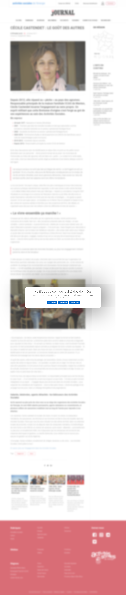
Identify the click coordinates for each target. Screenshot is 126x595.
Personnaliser (74, 303)
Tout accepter (52, 303)
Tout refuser (63, 303)
